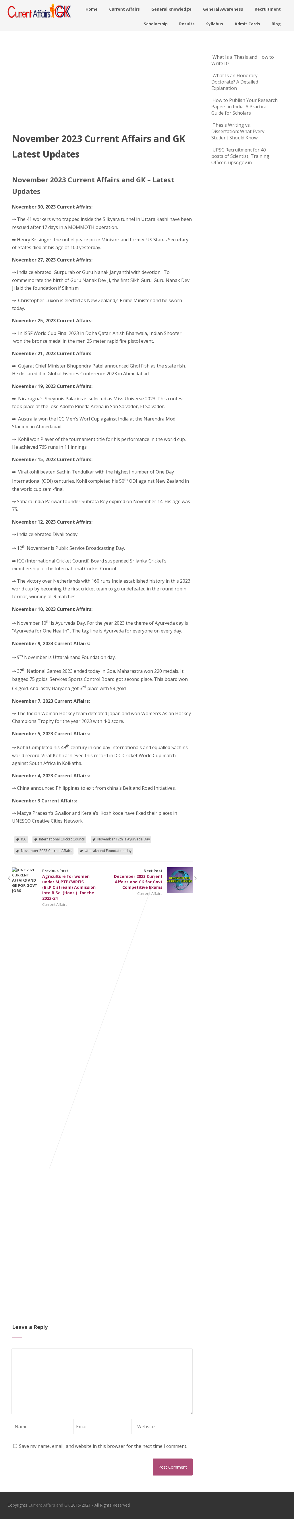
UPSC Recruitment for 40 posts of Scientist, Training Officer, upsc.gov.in (240, 156)
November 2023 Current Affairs (46, 850)
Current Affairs (124, 9)
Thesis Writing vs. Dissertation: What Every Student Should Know (237, 131)
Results (187, 23)
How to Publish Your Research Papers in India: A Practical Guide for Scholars (244, 106)
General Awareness (223, 9)
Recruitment (268, 9)
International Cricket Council (62, 839)
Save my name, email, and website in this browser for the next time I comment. (103, 1446)
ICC (23, 839)
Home (92, 9)
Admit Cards (247, 23)
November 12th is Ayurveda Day (123, 839)
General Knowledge (171, 9)
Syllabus (214, 23)
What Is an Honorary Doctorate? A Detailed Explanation (234, 81)
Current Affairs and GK (49, 1505)
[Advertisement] (102, 87)
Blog (276, 23)
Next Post (138, 879)
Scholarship (156, 23)
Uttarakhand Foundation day (108, 850)
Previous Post (69, 884)
